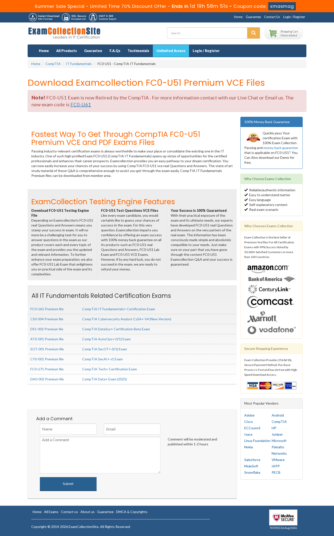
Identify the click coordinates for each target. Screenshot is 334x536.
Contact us (69, 512)
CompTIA (53, 64)
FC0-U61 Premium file (47, 309)
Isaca (248, 434)
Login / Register (294, 17)
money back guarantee (280, 148)
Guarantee (253, 17)
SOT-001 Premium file (47, 349)
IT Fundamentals (79, 64)
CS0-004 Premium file (46, 319)
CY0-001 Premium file (47, 359)
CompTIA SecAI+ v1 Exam (102, 359)
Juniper (277, 434)
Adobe (249, 415)
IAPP (276, 466)
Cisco (248, 421)
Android (278, 415)
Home (238, 17)
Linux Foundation (257, 441)
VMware (278, 460)
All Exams (51, 512)
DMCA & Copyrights (131, 512)
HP (274, 428)
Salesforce (252, 460)
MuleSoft (251, 466)
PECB (276, 472)
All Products (66, 51)
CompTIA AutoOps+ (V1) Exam (106, 339)
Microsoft (279, 441)
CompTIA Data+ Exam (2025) (104, 379)
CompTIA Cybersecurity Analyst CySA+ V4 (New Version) (126, 319)
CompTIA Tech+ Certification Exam (109, 369)
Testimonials (138, 51)
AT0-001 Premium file (47, 339)
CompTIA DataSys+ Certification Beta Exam (116, 329)
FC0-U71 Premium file (47, 369)
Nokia (248, 447)
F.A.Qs (115, 51)
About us (87, 512)
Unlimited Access (170, 51)
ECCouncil (252, 428)
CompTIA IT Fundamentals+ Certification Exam (118, 309)
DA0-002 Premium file (47, 379)
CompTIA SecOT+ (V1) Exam (104, 349)
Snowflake (252, 472)
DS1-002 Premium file (46, 329)
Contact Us (272, 17)
